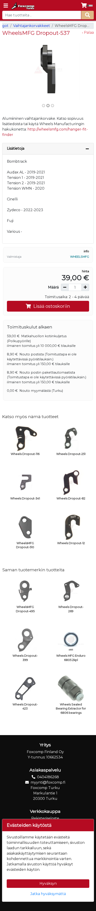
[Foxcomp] (22, 6)
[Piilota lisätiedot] (87, 149)
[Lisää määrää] (85, 287)
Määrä (53, 287)
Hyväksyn (48, 883)
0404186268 (48, 777)
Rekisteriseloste (45, 818)
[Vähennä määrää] (65, 287)
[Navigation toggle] (5, 6)
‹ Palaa (88, 32)
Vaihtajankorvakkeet (31, 26)
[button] (9, 70)
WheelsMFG (79, 256)
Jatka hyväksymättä (48, 894)
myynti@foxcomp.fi (48, 782)
